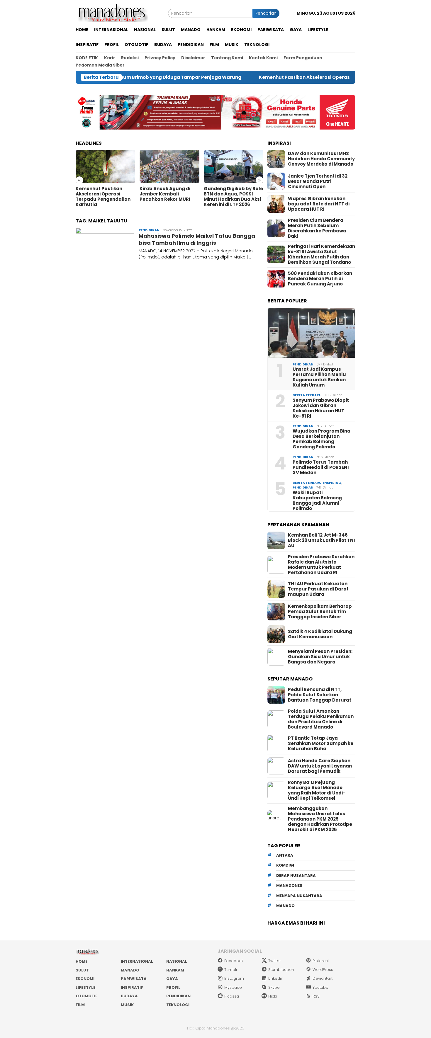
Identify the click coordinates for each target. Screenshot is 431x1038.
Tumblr (230, 969)
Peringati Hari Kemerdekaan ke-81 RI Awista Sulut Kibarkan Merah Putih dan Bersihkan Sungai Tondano (321, 254)
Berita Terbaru (307, 395)
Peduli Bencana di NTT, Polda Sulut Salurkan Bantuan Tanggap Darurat (319, 695)
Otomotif (87, 996)
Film (80, 1005)
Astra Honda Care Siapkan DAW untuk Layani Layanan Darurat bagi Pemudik (320, 766)
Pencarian (265, 13)
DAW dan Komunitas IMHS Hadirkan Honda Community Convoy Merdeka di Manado (321, 159)
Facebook (233, 961)
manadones (289, 885)
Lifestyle (85, 987)
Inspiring (332, 482)
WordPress (323, 969)
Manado (130, 970)
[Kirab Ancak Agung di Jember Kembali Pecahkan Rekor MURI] (169, 166)
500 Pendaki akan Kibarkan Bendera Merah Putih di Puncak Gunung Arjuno (320, 279)
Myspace (233, 987)
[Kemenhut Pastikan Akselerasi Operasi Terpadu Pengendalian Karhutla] (105, 166)
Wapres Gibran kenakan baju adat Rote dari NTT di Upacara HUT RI (318, 204)
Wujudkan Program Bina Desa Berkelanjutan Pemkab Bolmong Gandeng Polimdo (321, 439)
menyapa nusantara (299, 896)
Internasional (137, 961)
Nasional (176, 961)
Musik (127, 1005)
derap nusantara (296, 875)
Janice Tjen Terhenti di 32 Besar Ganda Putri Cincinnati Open (317, 181)
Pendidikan (149, 230)
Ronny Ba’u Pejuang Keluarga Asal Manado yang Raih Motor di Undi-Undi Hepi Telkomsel (316, 790)
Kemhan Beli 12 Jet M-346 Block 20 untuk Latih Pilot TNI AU (321, 540)
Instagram (234, 978)
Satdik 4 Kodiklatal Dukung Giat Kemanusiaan (320, 634)
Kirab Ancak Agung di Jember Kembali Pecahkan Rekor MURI (165, 194)
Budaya (129, 996)
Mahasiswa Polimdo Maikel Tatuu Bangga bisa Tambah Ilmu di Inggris (197, 239)
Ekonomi (85, 978)
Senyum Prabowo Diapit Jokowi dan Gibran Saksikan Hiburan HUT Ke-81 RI (321, 408)
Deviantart (322, 978)
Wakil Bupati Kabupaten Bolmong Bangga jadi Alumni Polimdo (317, 500)
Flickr (272, 996)
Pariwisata (134, 978)
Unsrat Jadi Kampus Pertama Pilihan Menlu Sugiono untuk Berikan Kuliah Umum (319, 377)
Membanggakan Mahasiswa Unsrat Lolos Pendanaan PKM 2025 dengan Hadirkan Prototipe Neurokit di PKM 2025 (320, 819)
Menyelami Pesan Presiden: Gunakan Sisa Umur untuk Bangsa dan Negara (320, 657)
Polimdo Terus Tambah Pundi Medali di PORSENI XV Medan (321, 467)
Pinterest (321, 961)
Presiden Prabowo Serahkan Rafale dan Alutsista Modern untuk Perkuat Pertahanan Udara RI (321, 564)
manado (285, 905)
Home (81, 961)
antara (284, 855)
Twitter (274, 961)
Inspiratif (132, 987)
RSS (316, 996)
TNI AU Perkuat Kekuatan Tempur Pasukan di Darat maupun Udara (318, 589)
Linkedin (275, 978)
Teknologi (177, 1005)
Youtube (320, 987)
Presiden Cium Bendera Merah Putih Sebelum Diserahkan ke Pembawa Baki (317, 228)
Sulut (82, 970)
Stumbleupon (281, 969)
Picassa (231, 996)
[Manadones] (112, 13)
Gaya (172, 978)
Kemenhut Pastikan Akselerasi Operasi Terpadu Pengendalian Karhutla (313, 77)
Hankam (175, 970)
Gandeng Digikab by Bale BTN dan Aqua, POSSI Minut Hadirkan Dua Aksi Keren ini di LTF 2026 (233, 196)
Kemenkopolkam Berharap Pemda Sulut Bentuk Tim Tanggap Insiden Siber (320, 612)
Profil (173, 987)
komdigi (285, 865)
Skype (274, 987)
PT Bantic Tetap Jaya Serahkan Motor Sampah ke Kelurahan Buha (320, 743)
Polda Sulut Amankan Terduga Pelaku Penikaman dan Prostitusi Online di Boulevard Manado (321, 719)
